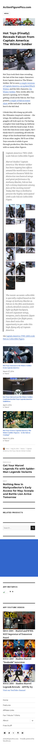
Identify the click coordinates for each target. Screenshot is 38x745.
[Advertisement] (19, 558)
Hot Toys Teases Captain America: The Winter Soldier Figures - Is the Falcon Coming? (17, 433)
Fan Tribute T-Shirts (11, 715)
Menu (6, 13)
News (22, 448)
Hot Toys (12, 451)
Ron (7, 448)
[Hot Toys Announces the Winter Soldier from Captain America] (18, 354)
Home (5, 700)
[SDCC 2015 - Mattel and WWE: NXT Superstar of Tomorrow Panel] (19, 620)
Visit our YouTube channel (14, 690)
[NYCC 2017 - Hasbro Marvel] (19, 648)
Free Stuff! (7, 726)
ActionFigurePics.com (17, 7)
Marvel (18, 451)
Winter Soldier (26, 451)
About (5, 720)
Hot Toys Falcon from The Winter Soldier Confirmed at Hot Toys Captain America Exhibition (18, 399)
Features (7, 705)
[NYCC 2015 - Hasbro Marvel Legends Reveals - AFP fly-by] (19, 673)
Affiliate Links (8, 710)
